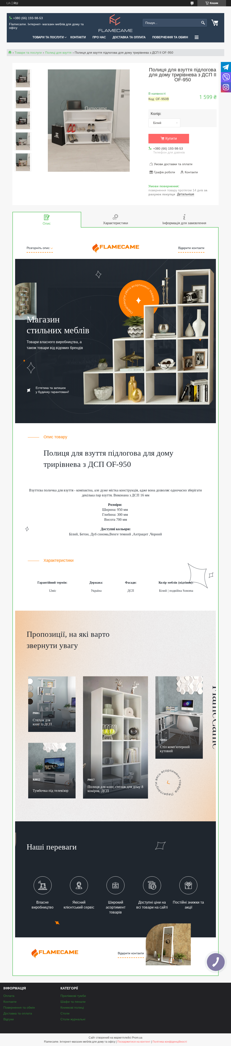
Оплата (8, 996)
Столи (64, 1013)
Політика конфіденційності (169, 1041)
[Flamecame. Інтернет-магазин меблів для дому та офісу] (115, 22)
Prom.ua (137, 1037)
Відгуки (8, 1019)
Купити (171, 138)
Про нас (99, 37)
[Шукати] (202, 22)
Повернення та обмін (170, 37)
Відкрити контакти (191, 248)
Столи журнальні (72, 1019)
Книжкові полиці (72, 1007)
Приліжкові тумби (73, 996)
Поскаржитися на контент (133, 1041)
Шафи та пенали (72, 1001)
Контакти (78, 37)
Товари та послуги (48, 37)
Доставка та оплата (129, 37)
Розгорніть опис (39, 248)
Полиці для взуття (58, 52)
